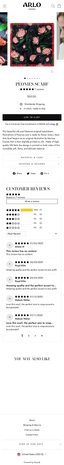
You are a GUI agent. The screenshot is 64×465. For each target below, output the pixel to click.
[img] (22, 243)
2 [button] (28, 335)
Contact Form (32, 434)
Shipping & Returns (32, 164)
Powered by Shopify (32, 462)
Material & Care (32, 157)
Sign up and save (31, 444)
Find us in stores (32, 429)
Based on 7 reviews (15, 197)
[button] (27, 89)
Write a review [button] (32, 201)
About (32, 420)
